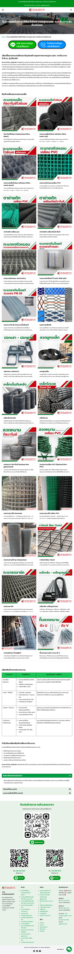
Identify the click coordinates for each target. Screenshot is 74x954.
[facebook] (34, 951)
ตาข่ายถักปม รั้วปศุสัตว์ (12, 653)
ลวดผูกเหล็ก (44, 371)
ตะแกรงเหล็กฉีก (46, 324)
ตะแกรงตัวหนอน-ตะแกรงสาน (15, 278)
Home (4, 37)
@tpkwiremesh (45, 5)
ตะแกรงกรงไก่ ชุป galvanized (25, 935)
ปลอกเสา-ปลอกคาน (11, 371)
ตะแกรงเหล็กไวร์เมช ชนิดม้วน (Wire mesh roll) (53, 135)
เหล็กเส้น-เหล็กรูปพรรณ (49, 606)
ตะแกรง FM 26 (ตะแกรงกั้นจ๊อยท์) (16, 324)
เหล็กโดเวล (44, 418)
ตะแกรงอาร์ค (8, 606)
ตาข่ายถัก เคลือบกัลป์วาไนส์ (50, 231)
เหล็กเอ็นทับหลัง (10, 418)
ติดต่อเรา (42, 931)
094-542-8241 (31, 5)
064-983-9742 (65, 908)
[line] (37, 951)
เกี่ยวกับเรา (43, 929)
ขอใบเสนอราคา (44, 927)
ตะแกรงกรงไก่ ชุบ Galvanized (15, 559)
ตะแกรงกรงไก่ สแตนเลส (13, 513)
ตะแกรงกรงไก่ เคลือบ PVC (49, 513)
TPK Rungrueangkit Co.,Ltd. (65, 915)
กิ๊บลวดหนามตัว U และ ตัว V (50, 653)
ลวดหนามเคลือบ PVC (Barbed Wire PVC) (53, 465)
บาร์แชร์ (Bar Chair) (47, 559)
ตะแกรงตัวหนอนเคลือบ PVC (50, 183)
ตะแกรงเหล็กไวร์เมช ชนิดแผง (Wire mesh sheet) (17, 184)
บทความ (42, 925)
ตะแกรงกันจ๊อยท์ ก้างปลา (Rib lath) (53, 278)
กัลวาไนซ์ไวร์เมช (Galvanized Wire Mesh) (17, 135)
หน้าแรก (42, 923)
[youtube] (40, 951)
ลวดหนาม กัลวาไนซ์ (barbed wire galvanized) (16, 465)
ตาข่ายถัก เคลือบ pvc (12, 231)
